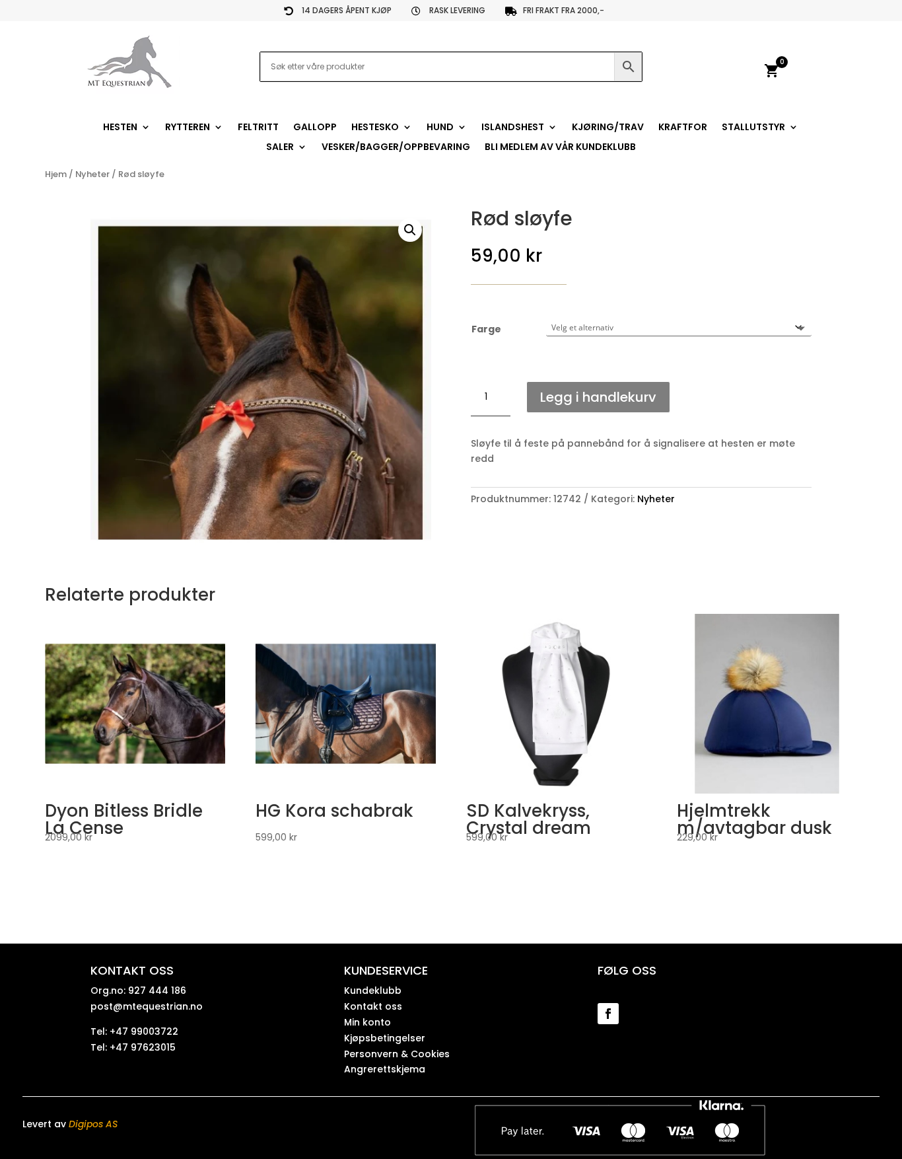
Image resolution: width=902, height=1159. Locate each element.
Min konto (367, 1022)
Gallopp (315, 127)
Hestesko (375, 127)
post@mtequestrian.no (146, 1006)
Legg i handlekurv (598, 397)
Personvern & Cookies (397, 1054)
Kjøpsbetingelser (384, 1038)
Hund (440, 127)
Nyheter (92, 174)
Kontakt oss (373, 1006)
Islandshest (512, 127)
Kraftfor (682, 127)
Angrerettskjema (384, 1069)
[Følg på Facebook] (608, 1013)
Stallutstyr (753, 127)
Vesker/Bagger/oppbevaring (396, 147)
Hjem (56, 174)
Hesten (120, 127)
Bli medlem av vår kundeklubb (560, 147)
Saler (280, 147)
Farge (486, 329)
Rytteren (187, 127)
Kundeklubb (372, 990)
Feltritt (258, 127)
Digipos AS (93, 1124)
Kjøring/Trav (608, 127)
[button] (410, 230)
